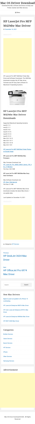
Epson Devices (7, 343)
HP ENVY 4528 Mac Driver (11, 321)
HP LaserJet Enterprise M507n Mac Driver (16, 305)
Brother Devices (8, 334)
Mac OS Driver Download (17, 3)
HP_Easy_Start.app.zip (10, 182)
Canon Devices (7, 338)
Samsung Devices (8, 361)
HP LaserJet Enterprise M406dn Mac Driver (16, 316)
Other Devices (7, 356)
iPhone (5, 352)
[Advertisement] (17, 55)
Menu (18, 12)
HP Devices (15, 244)
